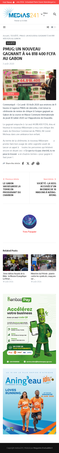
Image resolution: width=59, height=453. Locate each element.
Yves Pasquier (29, 231)
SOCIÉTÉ (14, 36)
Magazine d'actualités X (43, 448)
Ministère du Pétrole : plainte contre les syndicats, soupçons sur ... (43, 276)
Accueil (6, 36)
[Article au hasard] (48, 27)
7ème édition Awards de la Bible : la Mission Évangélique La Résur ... (14, 276)
